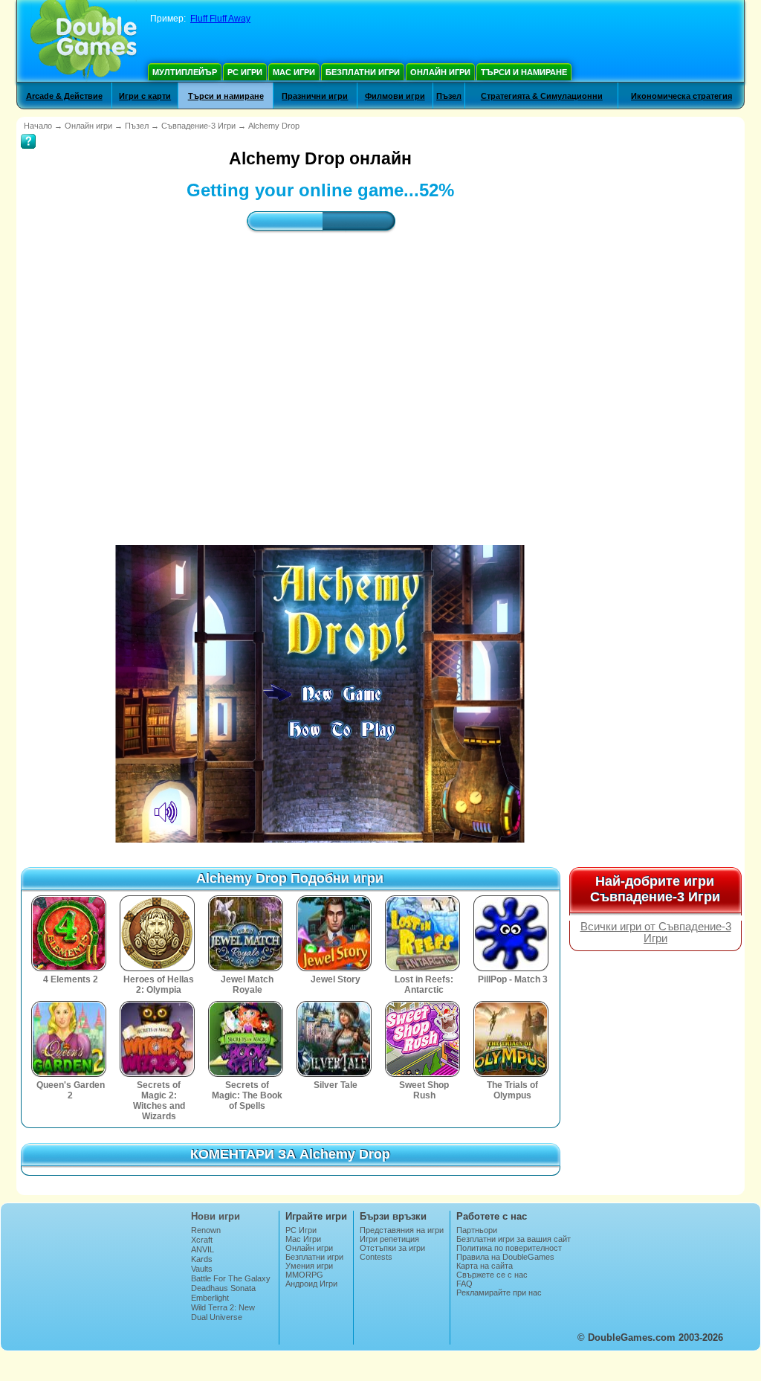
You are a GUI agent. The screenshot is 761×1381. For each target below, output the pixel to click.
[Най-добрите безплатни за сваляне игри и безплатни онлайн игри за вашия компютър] (83, 41)
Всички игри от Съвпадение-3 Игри (655, 932)
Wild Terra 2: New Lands (223, 1312)
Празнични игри (315, 95)
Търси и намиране (524, 72)
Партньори (476, 1230)
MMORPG (304, 1274)
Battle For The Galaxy (231, 1278)
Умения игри (309, 1265)
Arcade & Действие (64, 95)
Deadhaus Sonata (223, 1288)
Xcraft (202, 1239)
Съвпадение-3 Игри (198, 125)
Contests (376, 1256)
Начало (38, 125)
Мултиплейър (184, 72)
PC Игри (244, 72)
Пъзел (449, 95)
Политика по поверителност (509, 1247)
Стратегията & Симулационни (542, 95)
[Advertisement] (320, 376)
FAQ (464, 1283)
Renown (206, 1230)
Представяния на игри (402, 1230)
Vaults (202, 1268)
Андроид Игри (311, 1283)
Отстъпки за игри (392, 1247)
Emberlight (210, 1297)
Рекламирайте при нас (499, 1292)
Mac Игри (294, 72)
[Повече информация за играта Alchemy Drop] (28, 131)
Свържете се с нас (492, 1274)
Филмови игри (395, 95)
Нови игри (215, 1216)
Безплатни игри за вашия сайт (513, 1238)
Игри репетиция (389, 1238)
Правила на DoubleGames (505, 1256)
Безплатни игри (363, 72)
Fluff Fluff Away (220, 18)
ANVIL (202, 1249)
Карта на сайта (484, 1265)
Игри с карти (145, 95)
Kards (202, 1259)
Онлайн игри (440, 72)
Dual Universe (216, 1317)
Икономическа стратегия (681, 95)
